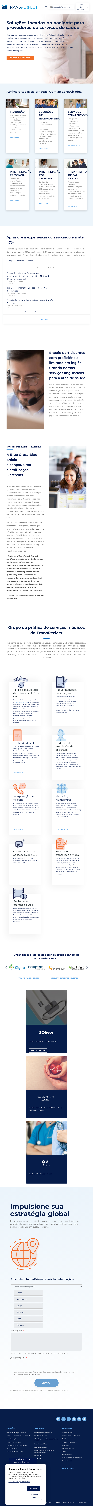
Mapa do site (82, 1502)
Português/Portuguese (61, 7)
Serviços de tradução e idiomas (16, 1432)
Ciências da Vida (67, 1432)
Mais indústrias (67, 1461)
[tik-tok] (84, 1419)
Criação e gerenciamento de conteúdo (18, 1436)
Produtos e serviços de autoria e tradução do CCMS (44, 1451)
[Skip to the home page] (22, 7)
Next (86, 967)
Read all (45, 320)
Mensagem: (16, 1331)
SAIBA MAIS (14, 137)
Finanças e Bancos (68, 1448)
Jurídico (64, 1439)
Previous (6, 967)
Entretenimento (67, 1454)
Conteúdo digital (12, 1439)
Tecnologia (39, 1428)
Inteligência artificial (40, 1444)
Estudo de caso (38, 1050)
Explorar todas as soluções (15, 1451)
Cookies (57, 1502)
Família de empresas (81, 7)
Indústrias (67, 1428)
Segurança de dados (40, 1447)
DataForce (37, 1458)
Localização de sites (40, 1436)
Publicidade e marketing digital (72, 1458)
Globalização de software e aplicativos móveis (46, 1440)
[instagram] (74, 1419)
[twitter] (63, 1419)
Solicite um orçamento (20, 58)
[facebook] (58, 1419)
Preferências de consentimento (22, 1460)
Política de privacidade (19, 1482)
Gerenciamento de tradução (43, 1432)
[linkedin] (79, 1419)
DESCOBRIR (18, 773)
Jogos (64, 1451)
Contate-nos (68, 1468)
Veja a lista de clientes (29, 978)
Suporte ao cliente (12, 1448)
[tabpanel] (46, 49)
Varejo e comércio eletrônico (71, 1436)
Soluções (11, 1428)
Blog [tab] (10, 261)
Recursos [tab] (20, 261)
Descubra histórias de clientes (64, 978)
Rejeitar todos (34, 1496)
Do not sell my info (69, 1502)
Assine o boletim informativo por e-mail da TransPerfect (41, 1353)
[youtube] (69, 1419)
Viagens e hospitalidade (69, 1442)
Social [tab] (30, 261)
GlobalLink (37, 1455)
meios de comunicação (14, 1442)
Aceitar (33, 1488)
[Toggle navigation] (45, 7)
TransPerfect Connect (21, 702)
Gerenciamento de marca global (17, 1445)
